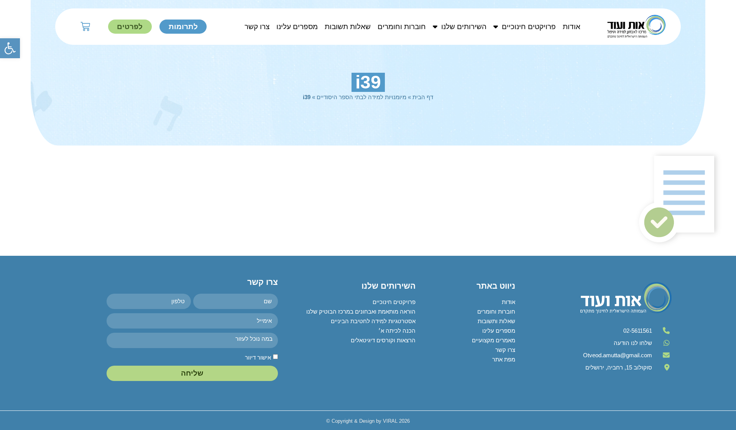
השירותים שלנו (463, 27)
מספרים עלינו (297, 27)
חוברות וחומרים (402, 27)
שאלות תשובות (348, 27)
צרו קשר (257, 27)
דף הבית (422, 97)
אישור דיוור (258, 357)
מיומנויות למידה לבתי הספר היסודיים (361, 97)
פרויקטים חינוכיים (529, 27)
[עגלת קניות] (85, 26)
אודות (571, 27)
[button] (10, 48)
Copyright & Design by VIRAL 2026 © (368, 421)
